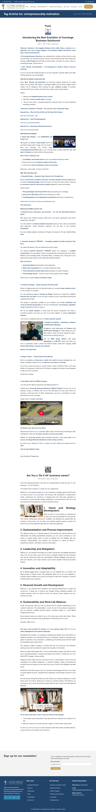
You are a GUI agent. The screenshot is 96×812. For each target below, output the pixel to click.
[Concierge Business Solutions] (13, 6)
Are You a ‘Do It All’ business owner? (48, 475)
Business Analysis (55, 788)
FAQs (29, 794)
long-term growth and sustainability (33, 495)
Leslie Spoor (55, 44)
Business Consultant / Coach (58, 785)
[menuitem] (27, 6)
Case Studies (31, 797)
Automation (53, 797)
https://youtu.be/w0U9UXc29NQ (30, 123)
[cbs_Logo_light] (14, 782)
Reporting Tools (54, 800)
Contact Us (30, 800)
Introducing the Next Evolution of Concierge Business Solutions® (48, 39)
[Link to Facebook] (86, 1)
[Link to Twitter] (88, 1)
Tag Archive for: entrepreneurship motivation (31, 14)
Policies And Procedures (57, 794)
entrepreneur (24, 591)
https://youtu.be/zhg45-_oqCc (29, 116)
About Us (29, 788)
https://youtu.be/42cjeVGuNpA (29, 130)
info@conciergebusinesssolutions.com (24, 1)
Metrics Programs (55, 791)
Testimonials (31, 791)
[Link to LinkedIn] (91, 1)
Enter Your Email (55, 761)
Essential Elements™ (33, 785)
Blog (49, 44)
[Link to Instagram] (93, 1)
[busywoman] (48, 470)
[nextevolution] (48, 32)
